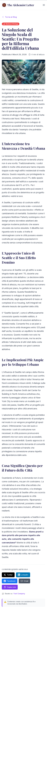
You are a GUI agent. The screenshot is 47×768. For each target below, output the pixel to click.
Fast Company (19, 594)
